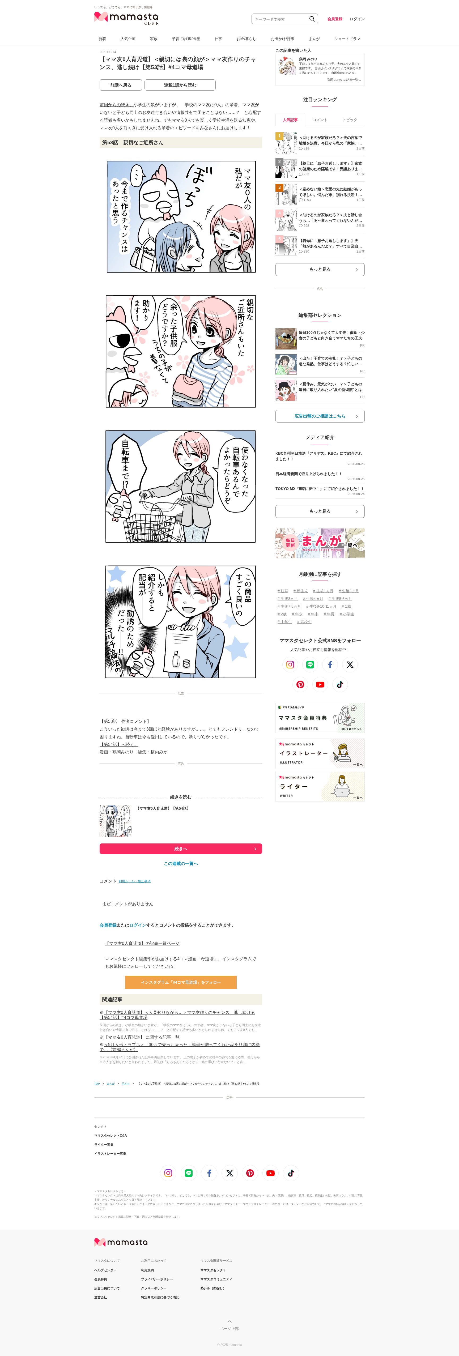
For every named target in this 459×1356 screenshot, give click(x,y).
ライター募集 (103, 1144)
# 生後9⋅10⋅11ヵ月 (321, 606)
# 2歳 (282, 614)
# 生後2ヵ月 (349, 591)
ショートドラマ (347, 39)
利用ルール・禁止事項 (135, 881)
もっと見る (320, 269)
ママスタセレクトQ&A (110, 1135)
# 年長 (329, 614)
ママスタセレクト (213, 1270)
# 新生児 (301, 591)
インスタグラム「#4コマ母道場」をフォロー (181, 982)
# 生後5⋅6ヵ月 (340, 598)
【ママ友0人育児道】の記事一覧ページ (142, 943)
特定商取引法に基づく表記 (160, 1297)
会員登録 (335, 19)
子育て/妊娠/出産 (186, 39)
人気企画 (128, 39)
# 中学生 (285, 622)
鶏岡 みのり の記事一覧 (344, 79)
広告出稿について (107, 1288)
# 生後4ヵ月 (313, 598)
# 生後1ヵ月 (323, 591)
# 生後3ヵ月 (288, 598)
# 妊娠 (283, 591)
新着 (102, 39)
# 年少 (297, 614)
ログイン (357, 19)
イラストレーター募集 (110, 1153)
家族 (154, 39)
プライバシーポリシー (157, 1279)
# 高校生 (304, 622)
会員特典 (100, 1279)
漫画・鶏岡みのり (117, 752)
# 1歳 (346, 606)
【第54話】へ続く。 (119, 744)
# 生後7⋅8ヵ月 (289, 606)
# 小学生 (347, 614)
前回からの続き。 (117, 105)
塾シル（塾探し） (213, 1288)
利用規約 (147, 1270)
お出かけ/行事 (282, 39)
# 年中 (313, 614)
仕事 (218, 39)
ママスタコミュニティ (216, 1279)
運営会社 (100, 1297)
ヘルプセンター (105, 1270)
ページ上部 (229, 1329)
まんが (314, 39)
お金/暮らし (246, 39)
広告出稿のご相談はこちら (320, 416)
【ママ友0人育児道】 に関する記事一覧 (142, 1037)
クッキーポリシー (154, 1288)
